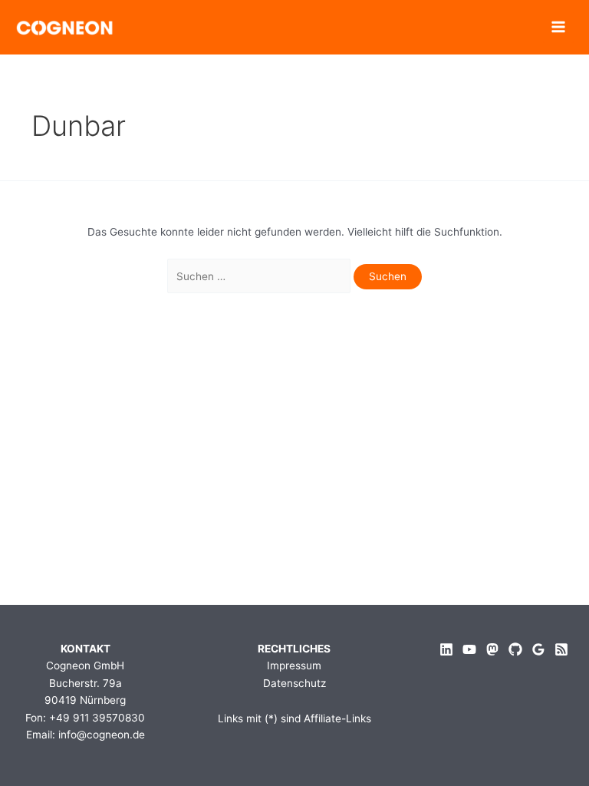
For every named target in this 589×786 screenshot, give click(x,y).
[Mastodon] (492, 649)
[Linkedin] (446, 649)
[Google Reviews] (538, 649)
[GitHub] (515, 649)
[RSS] (561, 649)
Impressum (294, 665)
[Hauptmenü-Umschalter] (558, 27)
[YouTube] (469, 649)
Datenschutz (294, 683)
